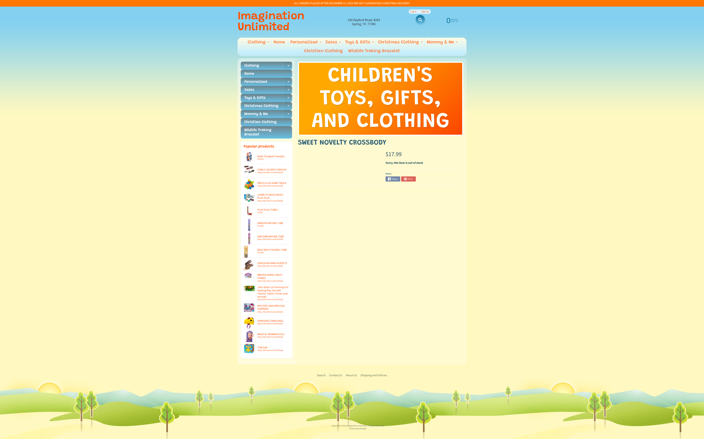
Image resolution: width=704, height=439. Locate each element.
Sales (333, 43)
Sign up (425, 11)
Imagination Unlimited (271, 22)
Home (279, 42)
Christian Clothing (323, 51)
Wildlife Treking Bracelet (374, 51)
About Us (351, 375)
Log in (413, 11)
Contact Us (335, 375)
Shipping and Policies (373, 375)
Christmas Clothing (400, 43)
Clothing (259, 43)
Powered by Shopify (357, 428)
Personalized (306, 43)
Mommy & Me (443, 43)
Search (321, 375)
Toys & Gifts (360, 43)
